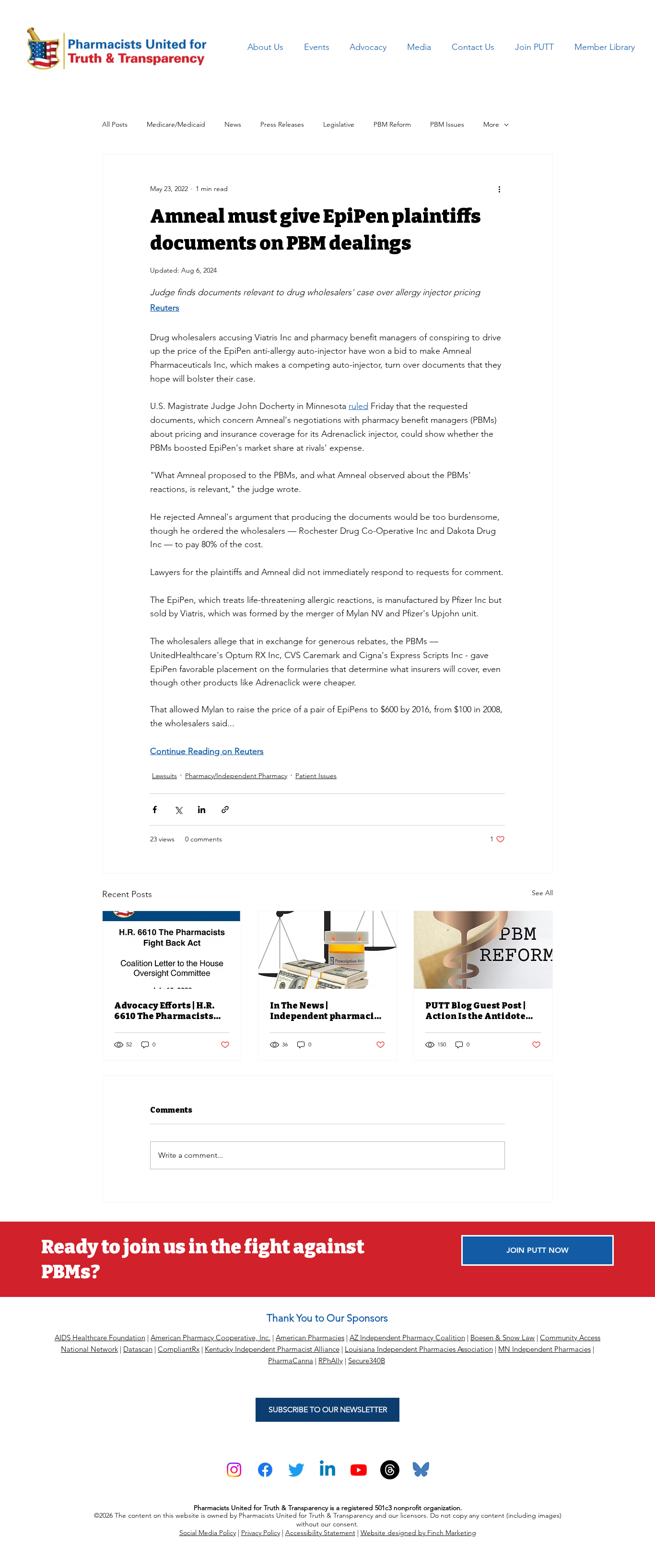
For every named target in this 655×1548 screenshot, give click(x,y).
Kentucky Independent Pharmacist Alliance (272, 1349)
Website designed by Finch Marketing (418, 1532)
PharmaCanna (290, 1360)
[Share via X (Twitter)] (178, 809)
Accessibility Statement (320, 1532)
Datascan (137, 1349)
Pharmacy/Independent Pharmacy (236, 775)
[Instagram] (234, 1469)
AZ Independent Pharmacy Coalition (407, 1337)
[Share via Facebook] (154, 809)
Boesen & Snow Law (502, 1337)
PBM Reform (392, 124)
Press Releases (282, 124)
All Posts (115, 124)
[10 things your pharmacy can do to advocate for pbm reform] (483, 950)
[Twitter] (296, 1469)
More (491, 124)
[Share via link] (225, 809)
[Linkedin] (327, 1469)
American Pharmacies (310, 1337)
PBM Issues (447, 124)
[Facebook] (265, 1469)
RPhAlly (330, 1360)
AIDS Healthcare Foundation (100, 1337)
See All (542, 892)
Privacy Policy (260, 1532)
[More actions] (499, 188)
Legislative (338, 124)
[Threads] (389, 1469)
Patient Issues (316, 775)
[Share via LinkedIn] (201, 809)
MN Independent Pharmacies (544, 1349)
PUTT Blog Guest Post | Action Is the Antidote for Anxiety (475, 1010)
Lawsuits (164, 775)
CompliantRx (178, 1349)
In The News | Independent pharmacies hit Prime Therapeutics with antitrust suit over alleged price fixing (327, 1010)
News (232, 124)
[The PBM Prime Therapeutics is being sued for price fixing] (327, 950)
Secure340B (366, 1360)
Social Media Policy (207, 1532)
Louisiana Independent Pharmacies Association (419, 1349)
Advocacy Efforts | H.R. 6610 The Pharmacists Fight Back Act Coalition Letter (169, 1010)
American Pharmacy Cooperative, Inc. (210, 1337)
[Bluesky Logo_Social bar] (421, 1469)
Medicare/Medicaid (176, 124)
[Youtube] (358, 1469)
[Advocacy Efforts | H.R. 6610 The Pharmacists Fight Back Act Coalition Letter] (172, 950)
